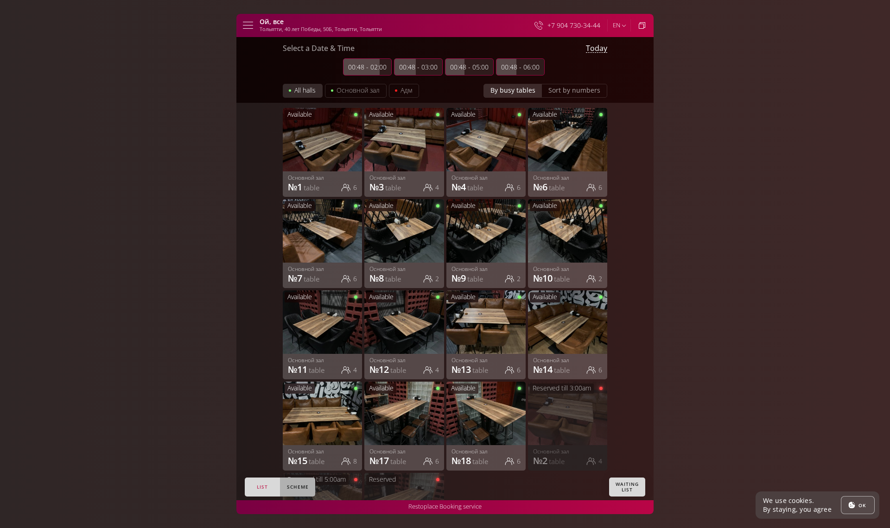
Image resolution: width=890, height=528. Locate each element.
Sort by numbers (574, 90)
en (616, 25)
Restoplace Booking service (445, 506)
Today (596, 48)
